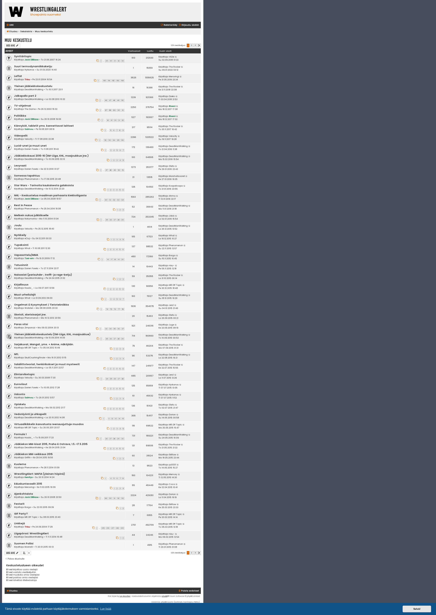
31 (115, 61)
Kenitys (29, 477)
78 (123, 309)
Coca (172, 484)
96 (122, 140)
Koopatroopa (176, 185)
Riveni (172, 106)
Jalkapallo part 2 (25, 96)
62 (114, 200)
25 (107, 220)
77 (119, 309)
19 (111, 120)
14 (119, 419)
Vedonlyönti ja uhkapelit (30, 414)
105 (103, 528)
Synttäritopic (23, 56)
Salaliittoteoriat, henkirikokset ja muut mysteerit (47, 364)
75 (111, 309)
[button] (199, 45)
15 (123, 419)
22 (123, 120)
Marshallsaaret (177, 176)
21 (119, 120)
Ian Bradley (125, 596)
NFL (16, 354)
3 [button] (195, 45)
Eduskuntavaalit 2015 (28, 483)
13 (115, 419)
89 (114, 110)
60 (106, 200)
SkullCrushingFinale (35, 357)
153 (117, 81)
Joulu (17, 225)
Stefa (171, 166)
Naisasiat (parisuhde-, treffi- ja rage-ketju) (43, 274)
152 (113, 81)
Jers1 (171, 305)
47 (110, 100)
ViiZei (171, 56)
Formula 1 (20, 434)
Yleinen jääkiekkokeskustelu (33, 86)
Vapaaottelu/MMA (26, 255)
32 (119, 61)
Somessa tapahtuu (27, 175)
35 (114, 329)
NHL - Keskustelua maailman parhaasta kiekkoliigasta (50, 195)
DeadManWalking (34, 89)
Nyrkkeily (20, 235)
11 (109, 419)
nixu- (171, 265)
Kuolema (20, 464)
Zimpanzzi (30, 327)
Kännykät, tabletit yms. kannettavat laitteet (44, 125)
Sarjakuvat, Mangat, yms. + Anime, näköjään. (44, 344)
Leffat (18, 76)
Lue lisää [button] (105, 608)
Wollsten (29, 308)
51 (123, 170)
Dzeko (172, 96)
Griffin (28, 457)
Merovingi (174, 76)
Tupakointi (21, 245)
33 (123, 61)
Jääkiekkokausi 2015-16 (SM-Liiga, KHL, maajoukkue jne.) (51, 155)
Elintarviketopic (24, 374)
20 (115, 120)
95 (118, 140)
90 (119, 110)
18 (108, 120)
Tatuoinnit (21, 265)
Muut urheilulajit (25, 294)
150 (104, 81)
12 (112, 419)
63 (118, 200)
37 (123, 329)
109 (122, 528)
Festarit (19, 504)
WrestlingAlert (48, 9)
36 (119, 329)
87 (106, 110)
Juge (171, 324)
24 (107, 379)
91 (123, 110)
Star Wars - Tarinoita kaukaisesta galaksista (44, 185)
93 (109, 140)
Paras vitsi (21, 324)
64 (122, 200)
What (172, 235)
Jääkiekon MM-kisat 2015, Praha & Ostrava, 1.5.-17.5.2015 (51, 444)
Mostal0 (29, 546)
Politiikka (20, 115)
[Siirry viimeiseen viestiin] (176, 56)
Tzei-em (29, 258)
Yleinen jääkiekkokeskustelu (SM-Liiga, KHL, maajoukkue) (52, 334)
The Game (30, 109)
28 (119, 220)
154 (122, 81)
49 (118, 100)
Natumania (31, 218)
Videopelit (21, 135)
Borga (172, 255)
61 (110, 200)
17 (111, 260)
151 (109, 81)
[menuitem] (10, 25)
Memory (173, 474)
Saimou (29, 129)
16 (108, 260)
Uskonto (19, 394)
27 (115, 220)
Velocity (29, 139)
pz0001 (172, 464)
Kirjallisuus (21, 284)
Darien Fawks (31, 149)
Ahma (172, 195)
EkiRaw (172, 454)
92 (105, 140)
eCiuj (27, 238)
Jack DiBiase (31, 59)
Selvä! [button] (417, 609)
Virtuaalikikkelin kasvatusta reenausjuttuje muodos (49, 424)
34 (110, 329)
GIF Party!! (21, 513)
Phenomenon (31, 179)
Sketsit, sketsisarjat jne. (30, 314)
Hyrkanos (29, 69)
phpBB (164, 596)
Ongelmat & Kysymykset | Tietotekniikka (41, 304)
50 (122, 100)
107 (112, 528)
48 (114, 100)
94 (114, 140)
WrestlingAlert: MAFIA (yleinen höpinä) (39, 474)
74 (107, 309)
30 (111, 61)
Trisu (27, 79)
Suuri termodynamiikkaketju (33, 66)
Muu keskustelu (18, 40)
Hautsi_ (29, 287)
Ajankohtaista (23, 494)
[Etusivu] (16, 12)
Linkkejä (19, 523)
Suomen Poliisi (23, 543)
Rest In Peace (23, 205)
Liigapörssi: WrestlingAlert (31, 533)
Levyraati (20, 165)
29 (107, 61)
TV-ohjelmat (22, 105)
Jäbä (171, 215)
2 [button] (191, 45)
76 (115, 309)
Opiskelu (20, 404)
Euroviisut (20, 384)
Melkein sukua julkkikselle (31, 215)
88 (110, 110)
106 (107, 528)
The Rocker (174, 66)
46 (106, 100)
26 (111, 220)
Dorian (172, 414)
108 (117, 528)
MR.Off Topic (175, 285)
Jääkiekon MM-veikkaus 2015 (33, 454)
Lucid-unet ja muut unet (30, 145)
